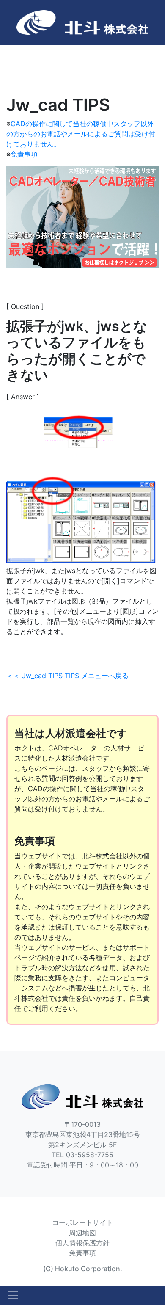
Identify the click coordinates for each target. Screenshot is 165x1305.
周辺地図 (82, 1232)
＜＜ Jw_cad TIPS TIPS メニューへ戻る (67, 675)
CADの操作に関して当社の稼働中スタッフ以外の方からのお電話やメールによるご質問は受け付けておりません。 (80, 133)
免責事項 (24, 154)
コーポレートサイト (82, 1222)
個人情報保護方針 (82, 1243)
